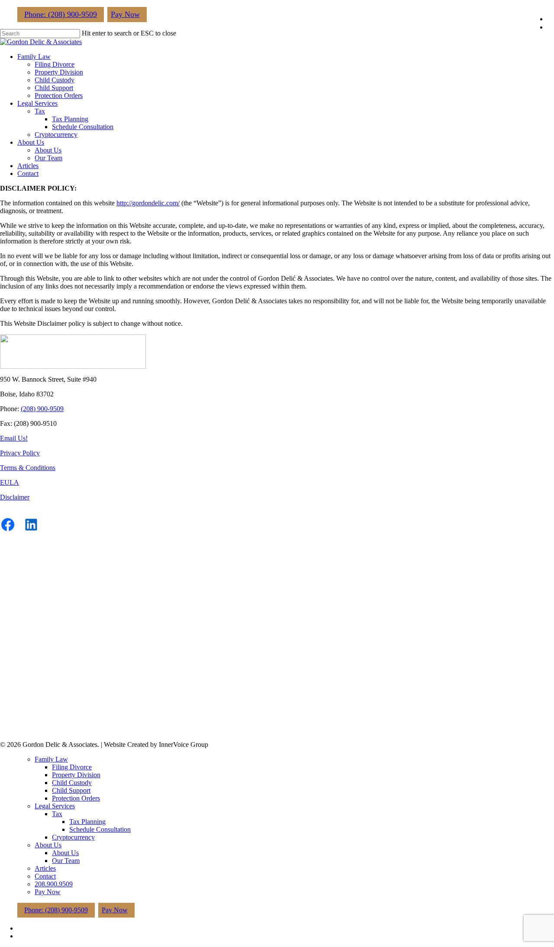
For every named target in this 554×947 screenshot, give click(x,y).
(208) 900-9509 (42, 408)
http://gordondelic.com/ (148, 203)
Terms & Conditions (27, 467)
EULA (9, 482)
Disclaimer (14, 497)
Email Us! (14, 438)
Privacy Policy (20, 453)
